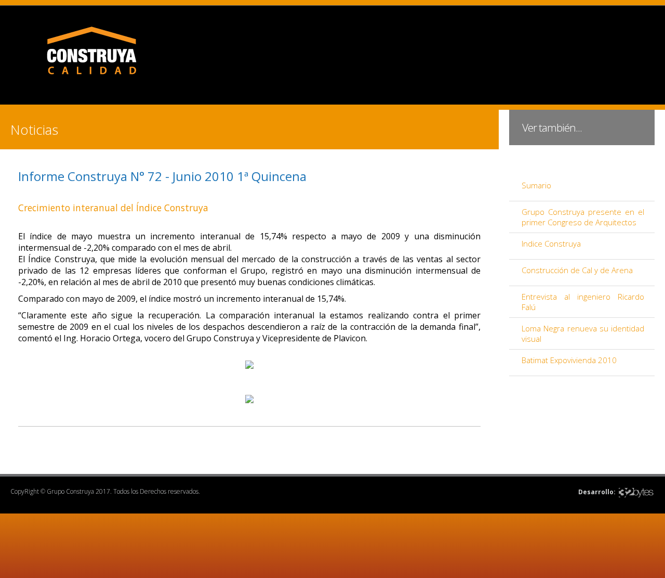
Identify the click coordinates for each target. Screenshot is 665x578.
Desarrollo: (597, 491)
